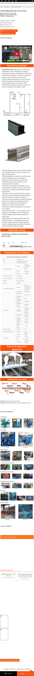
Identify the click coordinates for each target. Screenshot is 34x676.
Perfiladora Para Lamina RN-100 (8, 577)
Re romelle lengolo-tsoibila (9, 30)
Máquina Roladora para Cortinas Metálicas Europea (18, 402)
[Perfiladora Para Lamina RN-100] (9, 575)
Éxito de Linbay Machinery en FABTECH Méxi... (21, 632)
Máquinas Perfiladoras (15, 7)
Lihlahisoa (6, 7)
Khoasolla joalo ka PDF (8, 33)
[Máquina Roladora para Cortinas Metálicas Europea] (25, 575)
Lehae (1, 7)
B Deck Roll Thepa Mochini (13, 401)
